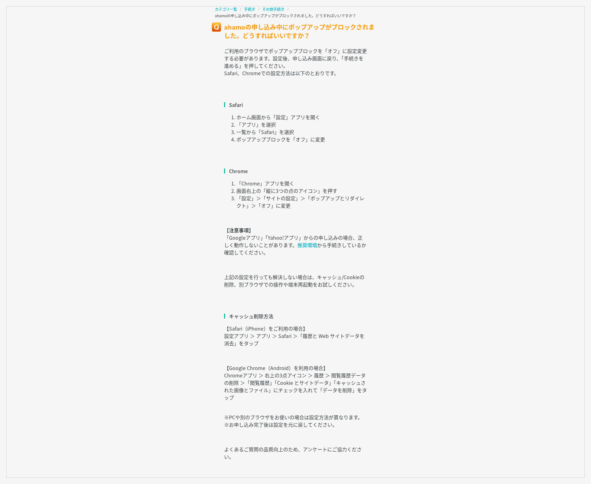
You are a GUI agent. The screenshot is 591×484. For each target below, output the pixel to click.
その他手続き (273, 9)
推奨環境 (307, 245)
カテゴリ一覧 (226, 9)
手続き (249, 9)
